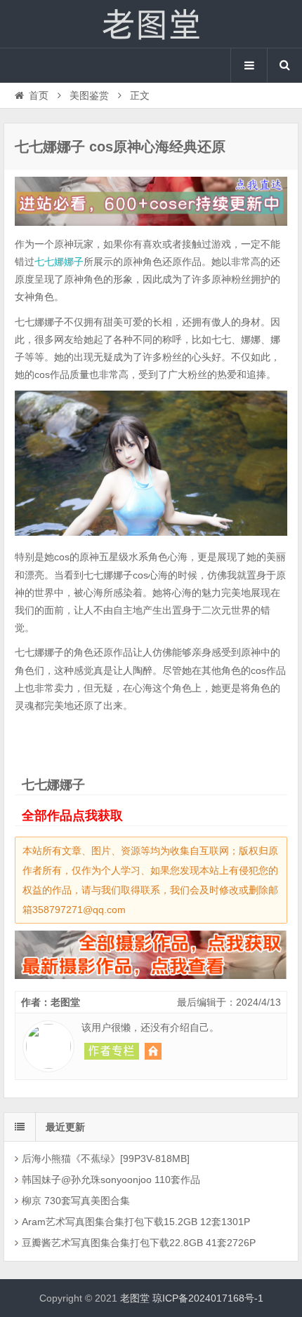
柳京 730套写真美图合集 (76, 1200)
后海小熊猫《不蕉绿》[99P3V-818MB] (106, 1158)
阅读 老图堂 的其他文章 (111, 1051)
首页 (38, 95)
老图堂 (151, 24)
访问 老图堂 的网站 (153, 1051)
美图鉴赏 (89, 95)
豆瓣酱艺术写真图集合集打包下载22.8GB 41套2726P (139, 1242)
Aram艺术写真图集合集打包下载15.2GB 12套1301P (136, 1221)
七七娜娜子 (59, 261)
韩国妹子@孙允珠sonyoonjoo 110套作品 (111, 1179)
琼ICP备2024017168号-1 (207, 1298)
